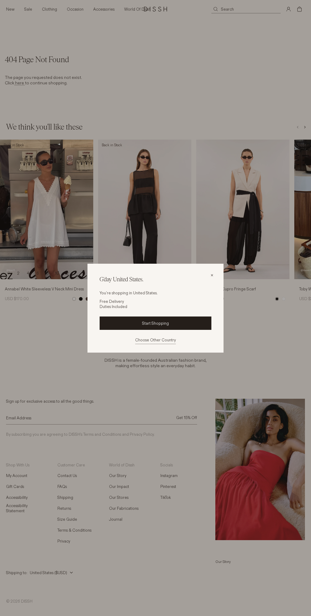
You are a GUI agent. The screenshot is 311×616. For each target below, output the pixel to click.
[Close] (212, 275)
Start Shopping (155, 323)
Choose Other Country (155, 339)
